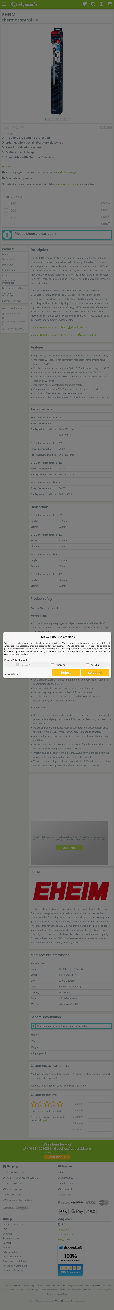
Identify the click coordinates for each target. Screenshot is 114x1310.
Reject (66, 672)
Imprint (23, 660)
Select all (95, 672)
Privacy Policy (11, 660)
